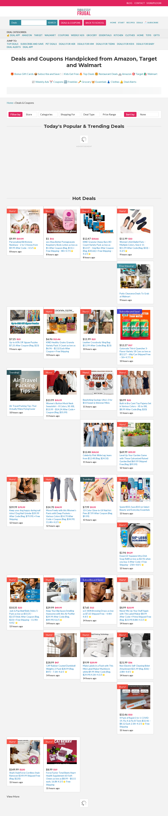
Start (121, 22)
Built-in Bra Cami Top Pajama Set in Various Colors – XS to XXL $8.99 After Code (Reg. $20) (135, 406)
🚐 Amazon (124, 73)
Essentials (105, 35)
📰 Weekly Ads (40, 81)
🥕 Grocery (84, 81)
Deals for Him (85, 44)
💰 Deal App (13, 35)
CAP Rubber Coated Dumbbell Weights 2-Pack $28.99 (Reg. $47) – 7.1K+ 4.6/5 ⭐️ (60, 668)
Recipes (130, 22)
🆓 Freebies (70, 81)
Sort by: (130, 114)
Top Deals (12, 44)
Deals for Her (67, 44)
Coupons (63, 35)
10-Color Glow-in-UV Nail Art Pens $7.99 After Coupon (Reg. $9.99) (98, 513)
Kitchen (118, 35)
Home (113, 22)
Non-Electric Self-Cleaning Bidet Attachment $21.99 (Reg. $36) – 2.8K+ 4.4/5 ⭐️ (135, 668)
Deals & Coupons (70, 22)
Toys (148, 35)
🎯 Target (137, 73)
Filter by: (15, 114)
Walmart (50, 35)
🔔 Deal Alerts (128, 81)
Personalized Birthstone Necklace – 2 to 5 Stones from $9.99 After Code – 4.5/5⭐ (23, 245)
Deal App (28, 47)
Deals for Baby (145, 44)
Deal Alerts (14, 47)
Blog (129, 3)
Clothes (130, 35)
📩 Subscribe (151, 22)
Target (38, 35)
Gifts (156, 35)
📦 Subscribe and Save (47, 73)
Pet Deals (51, 44)
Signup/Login (154, 3)
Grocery (91, 35)
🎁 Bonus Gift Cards (22, 73)
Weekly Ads (77, 35)
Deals (139, 22)
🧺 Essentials (99, 81)
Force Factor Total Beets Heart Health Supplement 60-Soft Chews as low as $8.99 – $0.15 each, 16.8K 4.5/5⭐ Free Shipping (61, 778)
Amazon (27, 35)
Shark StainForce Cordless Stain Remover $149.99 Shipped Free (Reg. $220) (24, 775)
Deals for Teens (105, 44)
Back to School (95, 22)
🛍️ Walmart (150, 73)
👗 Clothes (113, 81)
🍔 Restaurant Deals (106, 73)
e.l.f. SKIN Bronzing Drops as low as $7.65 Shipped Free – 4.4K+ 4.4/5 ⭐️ (98, 614)
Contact (139, 3)
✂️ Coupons (56, 81)
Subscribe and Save (32, 44)
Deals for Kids (125, 44)
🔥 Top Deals (86, 73)
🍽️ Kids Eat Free (69, 73)
